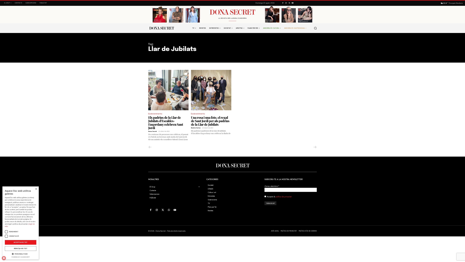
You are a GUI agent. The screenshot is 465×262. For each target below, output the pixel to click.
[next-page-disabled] (315, 147)
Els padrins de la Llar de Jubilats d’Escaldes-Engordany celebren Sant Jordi (165, 122)
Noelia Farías (196, 128)
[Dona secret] (161, 28)
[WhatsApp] (168, 210)
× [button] (36, 189)
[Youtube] (292, 3)
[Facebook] (283, 3)
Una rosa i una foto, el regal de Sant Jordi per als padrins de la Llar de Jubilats (210, 121)
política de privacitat (283, 196)
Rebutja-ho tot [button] (20, 248)
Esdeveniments (155, 113)
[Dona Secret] (232, 165)
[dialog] (20, 223)
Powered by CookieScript (21, 257)
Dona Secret (152, 131)
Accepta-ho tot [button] (20, 242)
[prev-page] (150, 147)
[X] (289, 3)
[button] (315, 28)
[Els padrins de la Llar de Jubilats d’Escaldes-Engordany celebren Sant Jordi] (168, 90)
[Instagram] (286, 3)
